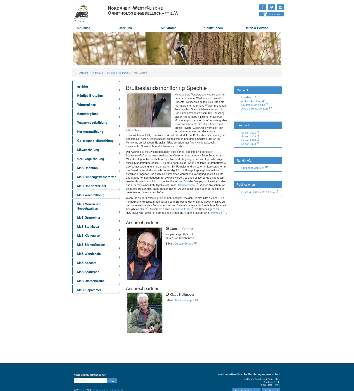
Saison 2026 (248, 132)
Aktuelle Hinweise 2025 (254, 108)
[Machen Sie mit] (251, 13)
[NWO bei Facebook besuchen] (255, 5)
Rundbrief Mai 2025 (252, 168)
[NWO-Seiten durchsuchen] (112, 380)
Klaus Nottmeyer (184, 300)
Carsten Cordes (183, 243)
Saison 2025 (248, 136)
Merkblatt (216, 212)
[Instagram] (251, 5)
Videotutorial (182, 209)
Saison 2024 (248, 140)
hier (142, 209)
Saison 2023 (248, 144)
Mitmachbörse (186, 185)
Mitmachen (273, 14)
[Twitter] (253, 5)
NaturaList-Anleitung (253, 105)
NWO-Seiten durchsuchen (90, 375)
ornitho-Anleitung (251, 101)
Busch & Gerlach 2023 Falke (258, 192)
